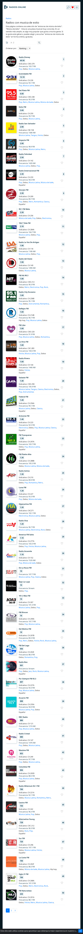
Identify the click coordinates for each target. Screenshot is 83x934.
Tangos (34, 135)
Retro (25, 102)
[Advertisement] (41, 16)
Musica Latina (34, 69)
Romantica (38, 201)
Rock (46, 287)
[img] (77, 7)
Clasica (46, 201)
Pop (20, 69)
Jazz (30, 671)
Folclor (40, 135)
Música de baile (46, 102)
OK (80, 931)
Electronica (46, 218)
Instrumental (34, 304)
